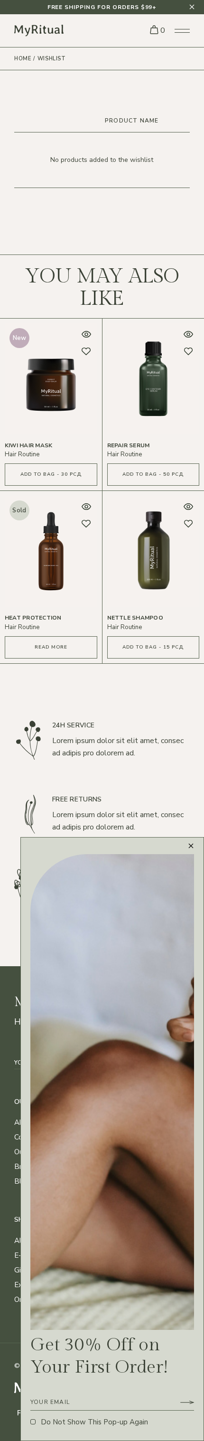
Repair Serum (128, 445)
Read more (51, 647)
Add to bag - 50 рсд (153, 474)
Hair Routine (22, 454)
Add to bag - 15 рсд (153, 647)
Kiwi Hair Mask (28, 445)
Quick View (86, 334)
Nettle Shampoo (135, 618)
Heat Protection (33, 618)
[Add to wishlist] (86, 352)
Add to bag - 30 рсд (51, 474)
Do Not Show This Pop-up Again (94, 1422)
